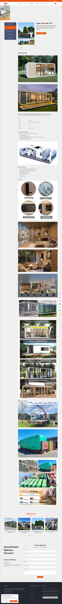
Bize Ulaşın (46, 3)
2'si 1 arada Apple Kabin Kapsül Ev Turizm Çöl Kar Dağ (38, 532)
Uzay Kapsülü (10, 24)
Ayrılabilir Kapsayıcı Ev (10, 31)
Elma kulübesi (10, 27)
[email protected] (6, 563)
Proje (42, 3)
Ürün (25, 3)
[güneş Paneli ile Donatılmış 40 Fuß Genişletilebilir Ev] (24, 524)
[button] (2, 12)
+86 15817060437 (54, 0)
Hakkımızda (31, 3)
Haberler (37, 3)
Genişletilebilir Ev (10, 34)
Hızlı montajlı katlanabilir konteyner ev (51, 532)
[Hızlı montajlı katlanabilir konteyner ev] (51, 524)
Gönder (49, 597)
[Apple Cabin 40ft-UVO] (26, 30)
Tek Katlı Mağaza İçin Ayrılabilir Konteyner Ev (10, 532)
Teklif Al (41, 33)
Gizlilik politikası (33, 600)
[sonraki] (33, 30)
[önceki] (18, 30)
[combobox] (26, 555)
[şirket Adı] (6, 3)
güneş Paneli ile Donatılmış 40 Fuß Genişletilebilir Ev (24, 532)
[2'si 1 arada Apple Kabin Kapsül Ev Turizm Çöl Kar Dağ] (38, 524)
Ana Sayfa (20, 3)
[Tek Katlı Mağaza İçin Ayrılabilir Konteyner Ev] (10, 524)
